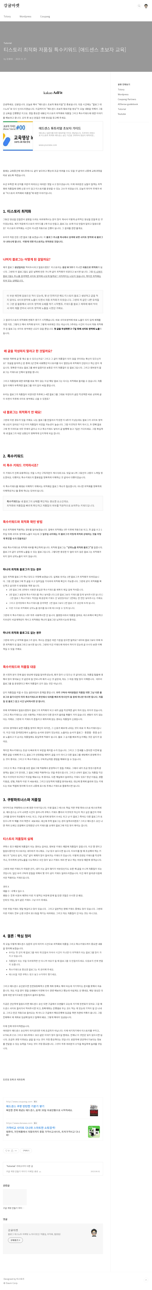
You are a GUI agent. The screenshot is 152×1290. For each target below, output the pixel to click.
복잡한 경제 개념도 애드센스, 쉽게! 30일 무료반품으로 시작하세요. (39, 1110)
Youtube (122, 113)
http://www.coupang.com (19, 1101)
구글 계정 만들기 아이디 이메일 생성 (22, 1171)
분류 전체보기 (124, 84)
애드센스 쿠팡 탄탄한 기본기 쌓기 (25, 1106)
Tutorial (11, 1166)
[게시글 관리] (16, 1151)
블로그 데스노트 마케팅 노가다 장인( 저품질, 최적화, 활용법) (34, 1234)
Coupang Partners (127, 99)
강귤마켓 (11, 6)
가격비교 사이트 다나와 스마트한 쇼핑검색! (30, 1127)
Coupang (45, 16)
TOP (146, 1280)
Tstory (7, 16)
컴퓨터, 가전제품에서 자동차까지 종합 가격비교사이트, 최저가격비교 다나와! (43, 1133)
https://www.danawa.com (19, 1123)
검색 (139, 6)
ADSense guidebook (128, 104)
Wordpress (25, 16)
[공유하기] (12, 1151)
